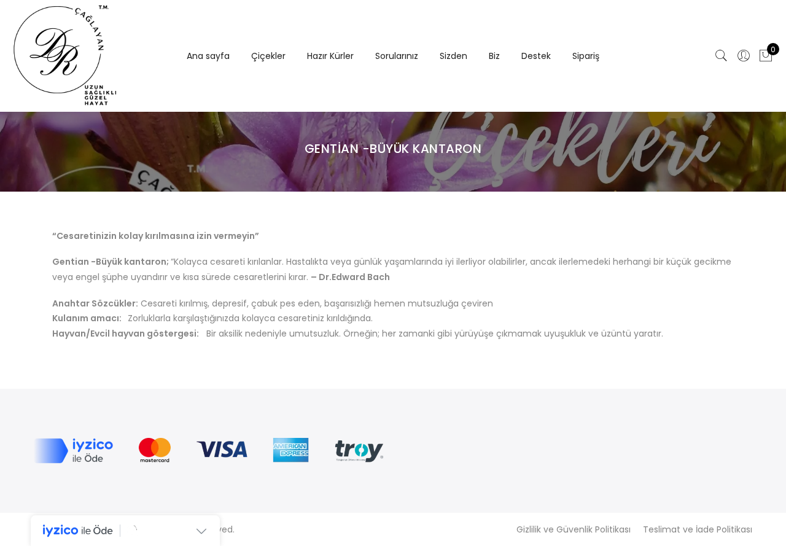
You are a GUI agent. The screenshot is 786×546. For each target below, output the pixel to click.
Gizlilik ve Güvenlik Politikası (573, 529)
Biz (494, 56)
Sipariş (585, 56)
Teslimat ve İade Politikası (697, 529)
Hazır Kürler (330, 56)
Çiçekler (268, 56)
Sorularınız (396, 56)
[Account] (743, 56)
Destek (536, 56)
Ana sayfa (208, 56)
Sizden (453, 56)
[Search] (721, 56)
